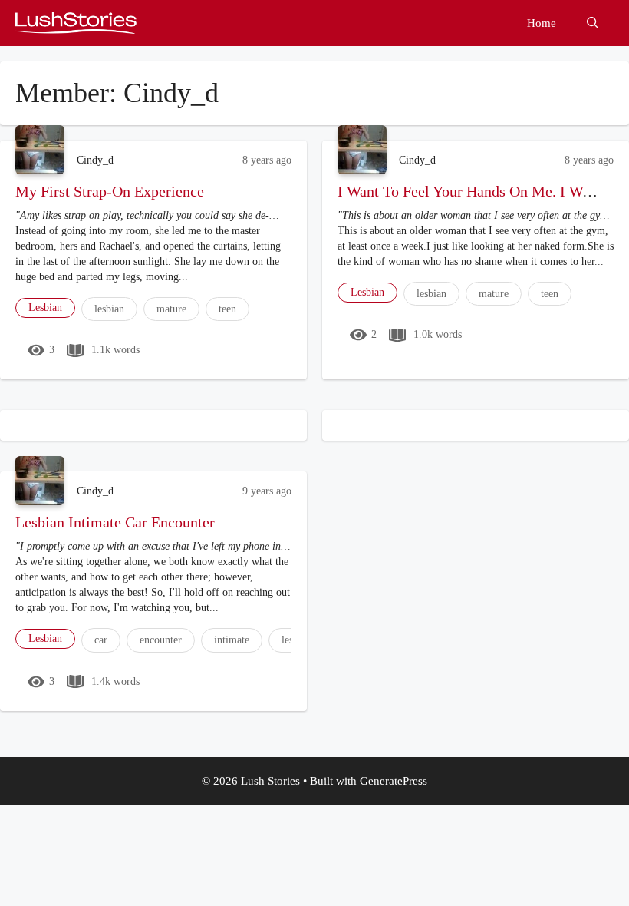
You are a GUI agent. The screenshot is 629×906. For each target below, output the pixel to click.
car (100, 640)
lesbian (109, 309)
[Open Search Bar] (592, 23)
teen (227, 309)
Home (541, 23)
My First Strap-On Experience (109, 191)
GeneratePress (393, 781)
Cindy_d (95, 160)
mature (171, 309)
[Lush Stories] (76, 23)
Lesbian (45, 307)
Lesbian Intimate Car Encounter (115, 522)
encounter (161, 640)
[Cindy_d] (39, 149)
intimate (231, 640)
